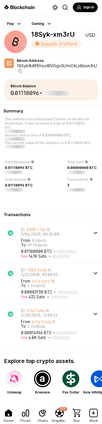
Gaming (37, 23)
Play (10, 23)
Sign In (88, 7)
